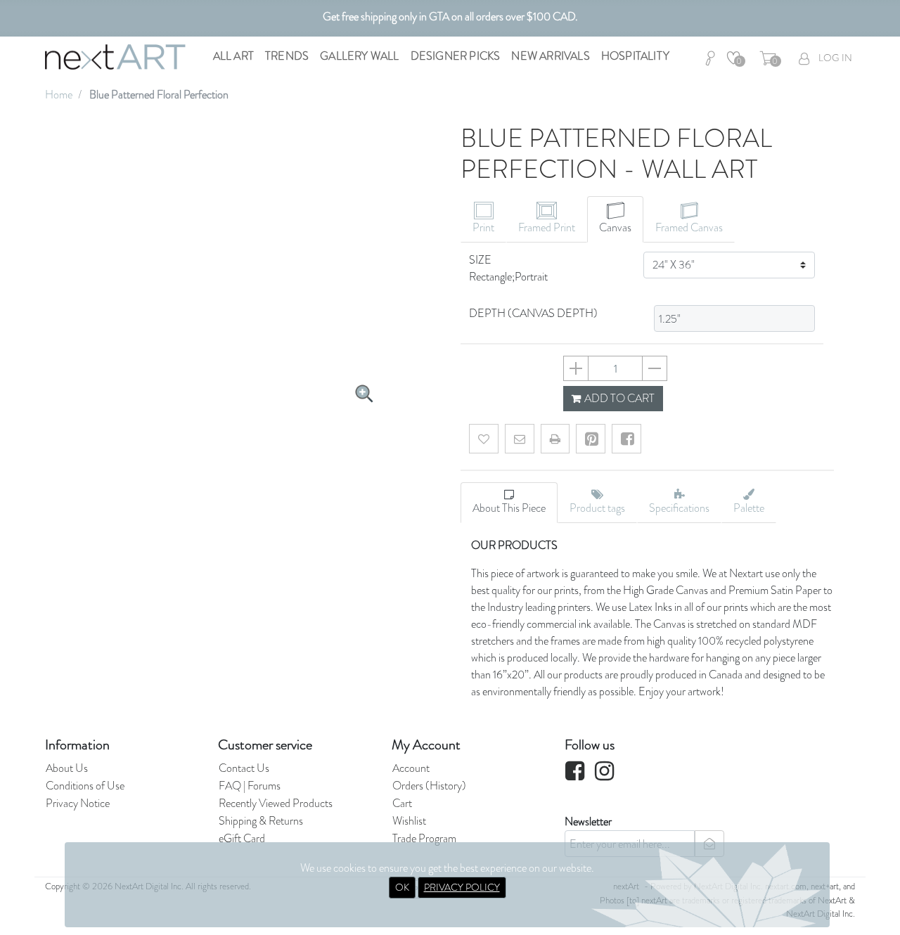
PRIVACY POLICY (462, 887)
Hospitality (635, 56)
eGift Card (242, 838)
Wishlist (409, 821)
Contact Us (244, 768)
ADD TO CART (618, 398)
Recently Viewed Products (276, 803)
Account (411, 768)
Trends (287, 56)
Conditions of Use (85, 786)
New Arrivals (550, 56)
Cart (402, 803)
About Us (67, 768)
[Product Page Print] (555, 438)
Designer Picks (456, 56)
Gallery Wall (359, 56)
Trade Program (424, 838)
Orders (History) (429, 786)
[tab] (483, 219)
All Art (233, 56)
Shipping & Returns (261, 821)
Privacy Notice (78, 803)
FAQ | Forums (250, 786)
